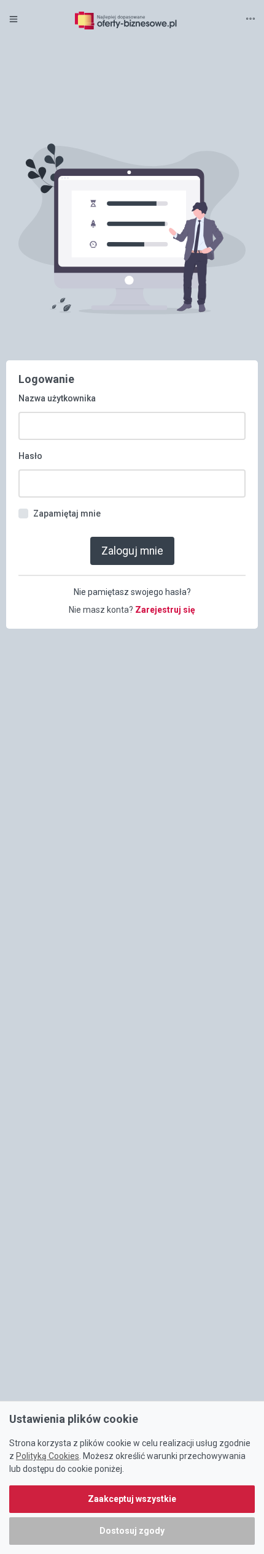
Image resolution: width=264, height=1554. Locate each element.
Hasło (30, 456)
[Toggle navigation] (250, 19)
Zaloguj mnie (132, 551)
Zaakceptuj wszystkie (132, 1499)
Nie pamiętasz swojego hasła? (132, 592)
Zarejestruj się (165, 610)
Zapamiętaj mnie (67, 513)
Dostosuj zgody (132, 1531)
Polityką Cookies (47, 1456)
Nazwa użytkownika (57, 398)
